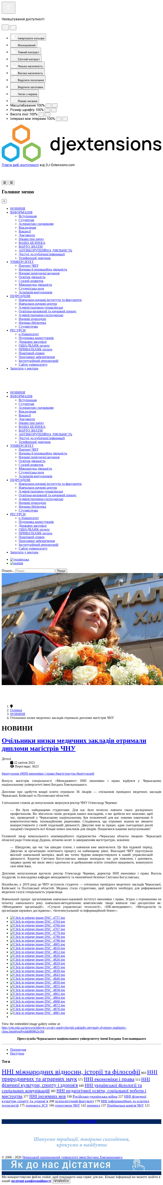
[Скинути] (5, 27)
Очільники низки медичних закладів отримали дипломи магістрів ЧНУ (74, 744)
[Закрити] (13, 27)
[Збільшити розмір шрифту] (53, 110)
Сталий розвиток (31, 281)
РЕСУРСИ (18, 330)
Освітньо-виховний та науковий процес (47, 311)
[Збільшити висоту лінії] (47, 114)
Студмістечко (28, 326)
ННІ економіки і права (109, 1079)
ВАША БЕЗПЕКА (32, 243)
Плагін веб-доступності (20, 165)
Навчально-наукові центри (38, 303)
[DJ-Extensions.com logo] (81, 161)
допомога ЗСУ (36, 1105)
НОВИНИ (17, 208)
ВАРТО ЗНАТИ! (31, 246)
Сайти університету (33, 364)
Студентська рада (31, 288)
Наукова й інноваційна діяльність (43, 269)
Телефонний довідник (35, 258)
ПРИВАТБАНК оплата (35, 349)
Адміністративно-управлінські (41, 307)
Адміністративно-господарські (41, 315)
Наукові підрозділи (32, 319)
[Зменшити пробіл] (58, 119)
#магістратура (65, 773)
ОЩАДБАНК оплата (34, 345)
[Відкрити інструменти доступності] (8, 8)
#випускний (85, 773)
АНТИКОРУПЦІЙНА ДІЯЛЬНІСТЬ (45, 250)
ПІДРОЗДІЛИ (20, 296)
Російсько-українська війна (95, 1096)
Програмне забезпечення (37, 357)
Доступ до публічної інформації (42, 254)
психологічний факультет (74, 1101)
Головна (16, 710)
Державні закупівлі (32, 341)
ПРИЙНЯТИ (61, 1181)
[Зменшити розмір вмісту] (48, 105)
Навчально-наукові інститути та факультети (50, 300)
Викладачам (27, 227)
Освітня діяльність (32, 277)
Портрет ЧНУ (29, 265)
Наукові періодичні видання (39, 273)
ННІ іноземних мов (47, 1096)
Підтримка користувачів (36, 338)
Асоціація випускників (35, 292)
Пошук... (8, 570)
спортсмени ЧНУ (67, 1105)
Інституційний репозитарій (38, 361)
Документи (27, 235)
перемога (93, 1105)
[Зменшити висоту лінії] (41, 114)
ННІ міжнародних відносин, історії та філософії (71, 1072)
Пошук (61, 570)
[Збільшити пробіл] (65, 119)
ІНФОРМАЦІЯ (21, 212)
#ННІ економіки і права (37, 773)
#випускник (11, 773)
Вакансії (25, 231)
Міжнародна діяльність (35, 284)
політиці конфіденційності (31, 1181)
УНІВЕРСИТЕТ (22, 262)
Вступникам (28, 216)
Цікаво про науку (31, 239)
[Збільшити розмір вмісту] (55, 105)
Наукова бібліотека (32, 322)
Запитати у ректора (24, 368)
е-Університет (29, 334)
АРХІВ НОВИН (81, 1121)
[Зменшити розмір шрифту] (47, 110)
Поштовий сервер (32, 353)
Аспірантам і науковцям (36, 224)
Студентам (26, 220)
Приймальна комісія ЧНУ (125, 1105)
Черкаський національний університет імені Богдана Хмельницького (72, 1157)
